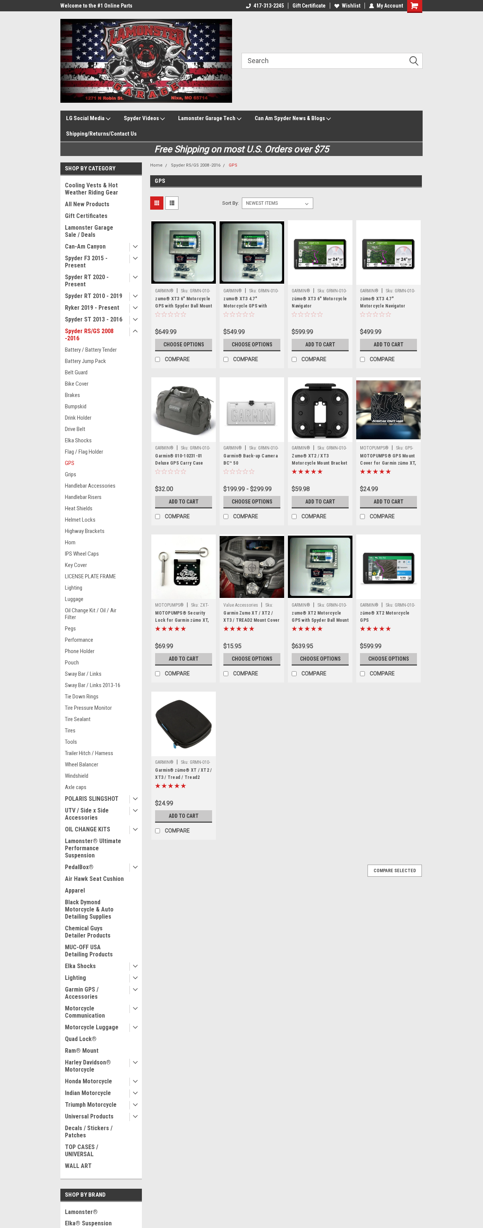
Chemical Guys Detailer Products (88, 932)
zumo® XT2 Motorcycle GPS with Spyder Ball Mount (320, 616)
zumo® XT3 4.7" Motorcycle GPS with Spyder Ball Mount (245, 306)
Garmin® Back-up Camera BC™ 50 (250, 459)
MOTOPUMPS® (374, 448)
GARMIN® (164, 290)
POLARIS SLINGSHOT (91, 798)
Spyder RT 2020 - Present (87, 280)
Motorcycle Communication (85, 1012)
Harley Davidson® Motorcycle (88, 1066)
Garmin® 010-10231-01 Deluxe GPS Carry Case (179, 459)
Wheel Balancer (81, 764)
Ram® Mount (81, 1050)
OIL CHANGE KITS (87, 829)
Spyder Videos (142, 118)
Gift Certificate (309, 6)
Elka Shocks (78, 440)
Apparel (75, 890)
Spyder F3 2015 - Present (86, 262)
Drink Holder (78, 417)
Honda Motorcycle (88, 1081)
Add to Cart (320, 344)
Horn (70, 542)
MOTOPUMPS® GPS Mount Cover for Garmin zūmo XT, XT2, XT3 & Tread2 (388, 463)
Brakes (72, 395)
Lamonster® (81, 1212)
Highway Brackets (85, 531)
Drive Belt (75, 429)
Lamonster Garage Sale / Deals (89, 231)
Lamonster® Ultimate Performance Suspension (93, 848)
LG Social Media (86, 118)
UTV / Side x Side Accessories (87, 814)
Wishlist (351, 6)
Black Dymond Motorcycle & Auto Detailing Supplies (89, 909)
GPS (69, 463)
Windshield (76, 775)
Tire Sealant (78, 719)
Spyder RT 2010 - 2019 (93, 296)
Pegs (70, 628)
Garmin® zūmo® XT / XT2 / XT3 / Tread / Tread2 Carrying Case (183, 777)
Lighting (73, 587)
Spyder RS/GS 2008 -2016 (89, 334)
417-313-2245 (269, 6)
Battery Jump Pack (85, 361)
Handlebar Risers (83, 497)
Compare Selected (395, 870)
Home (156, 165)
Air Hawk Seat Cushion (94, 878)
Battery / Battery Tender (91, 349)
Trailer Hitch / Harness (89, 753)
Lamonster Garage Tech (207, 118)
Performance (79, 639)
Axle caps (75, 787)
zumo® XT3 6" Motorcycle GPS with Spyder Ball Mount (183, 302)
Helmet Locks (80, 519)
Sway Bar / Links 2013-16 (92, 685)
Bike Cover (76, 383)
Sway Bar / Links (83, 673)
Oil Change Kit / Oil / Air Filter (90, 614)
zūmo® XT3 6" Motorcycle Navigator (319, 302)
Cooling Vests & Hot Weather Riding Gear (91, 189)
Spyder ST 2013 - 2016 (93, 319)
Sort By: (230, 203)
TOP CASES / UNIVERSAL (81, 1150)
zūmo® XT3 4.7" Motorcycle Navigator (382, 302)
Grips (70, 474)
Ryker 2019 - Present (92, 307)
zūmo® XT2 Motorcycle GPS (384, 616)
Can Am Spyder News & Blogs (290, 118)
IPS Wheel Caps (82, 553)
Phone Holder (79, 651)
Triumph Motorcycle (91, 1104)
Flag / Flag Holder (84, 451)
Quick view (183, 279)
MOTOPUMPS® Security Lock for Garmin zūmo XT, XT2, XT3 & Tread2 (182, 620)
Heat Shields (78, 508)
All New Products (87, 204)
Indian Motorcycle (88, 1093)
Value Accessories (240, 605)
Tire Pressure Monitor (88, 707)
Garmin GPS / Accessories (81, 993)
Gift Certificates (86, 215)
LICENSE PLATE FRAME (90, 576)
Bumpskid (75, 406)
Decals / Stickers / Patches (88, 1132)
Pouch (72, 662)
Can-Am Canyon (85, 246)
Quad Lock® (81, 1039)
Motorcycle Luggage (91, 1027)
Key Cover (76, 565)
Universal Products (89, 1116)
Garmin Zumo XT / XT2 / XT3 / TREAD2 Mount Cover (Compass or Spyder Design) (251, 623)
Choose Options (183, 344)
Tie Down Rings (81, 696)
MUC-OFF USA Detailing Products (89, 951)
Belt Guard (76, 372)
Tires (70, 730)
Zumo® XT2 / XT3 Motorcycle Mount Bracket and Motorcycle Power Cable (319, 466)
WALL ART (78, 1165)
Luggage (74, 599)
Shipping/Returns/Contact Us (101, 133)
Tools (71, 741)
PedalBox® (79, 867)
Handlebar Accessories (90, 485)
